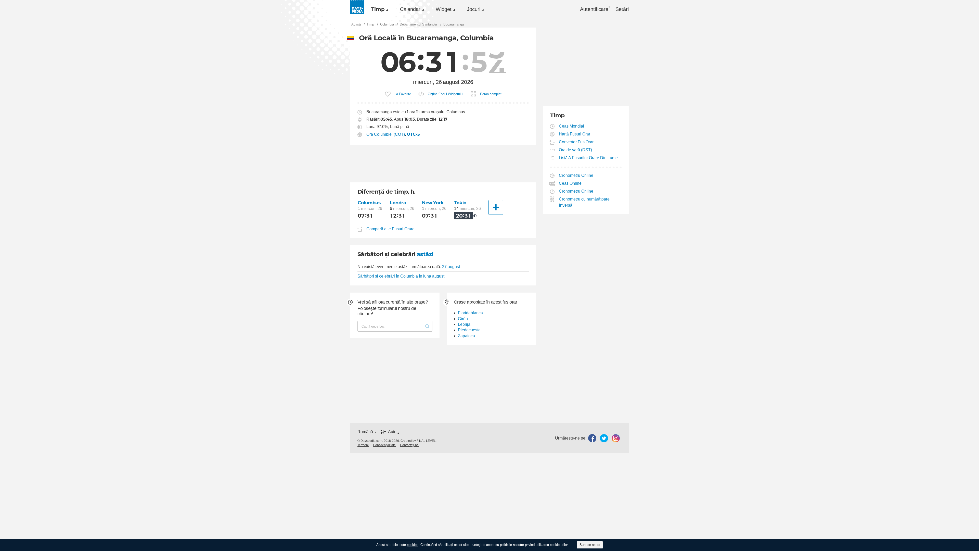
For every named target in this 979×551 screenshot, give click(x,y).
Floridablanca (470, 313)
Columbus (369, 202)
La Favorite (402, 94)
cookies (412, 545)
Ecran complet (490, 94)
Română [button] (365, 432)
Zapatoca (466, 336)
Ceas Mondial (571, 126)
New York (433, 202)
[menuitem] (378, 9)
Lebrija (464, 324)
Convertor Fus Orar (576, 142)
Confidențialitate (384, 445)
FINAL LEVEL (426, 440)
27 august (451, 267)
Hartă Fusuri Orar (574, 134)
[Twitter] (604, 438)
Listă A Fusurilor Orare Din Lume (588, 158)
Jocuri (473, 9)
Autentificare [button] (594, 9)
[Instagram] (616, 438)
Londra (398, 202)
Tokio (460, 202)
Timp (378, 9)
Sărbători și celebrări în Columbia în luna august (400, 276)
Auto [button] (392, 432)
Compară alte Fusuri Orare (390, 229)
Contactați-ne (409, 445)
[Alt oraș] (495, 207)
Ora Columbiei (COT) (385, 134)
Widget (444, 9)
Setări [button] (622, 9)
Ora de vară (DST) (575, 150)
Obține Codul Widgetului (445, 94)
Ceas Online (570, 183)
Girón (463, 319)
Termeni (363, 445)
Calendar (410, 9)
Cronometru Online (576, 175)
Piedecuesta (469, 330)
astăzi (425, 254)
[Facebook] (592, 438)
